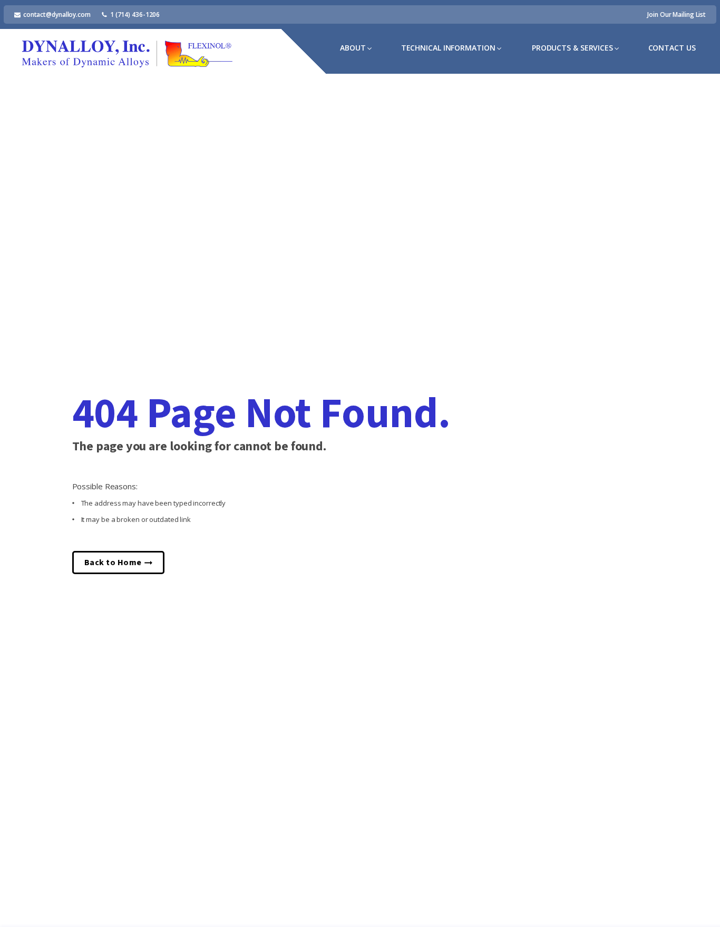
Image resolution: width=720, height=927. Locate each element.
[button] (356, 48)
